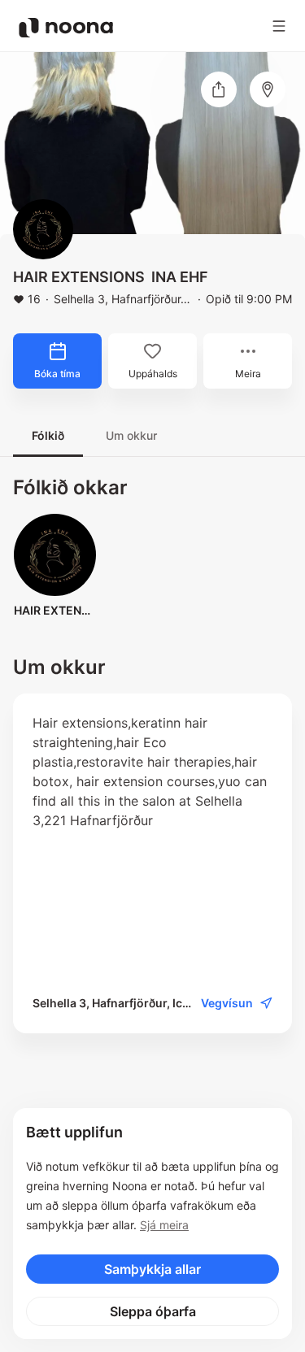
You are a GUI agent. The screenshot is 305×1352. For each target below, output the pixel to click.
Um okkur (131, 435)
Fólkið (48, 435)
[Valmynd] (279, 26)
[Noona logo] (66, 27)
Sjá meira (164, 1225)
